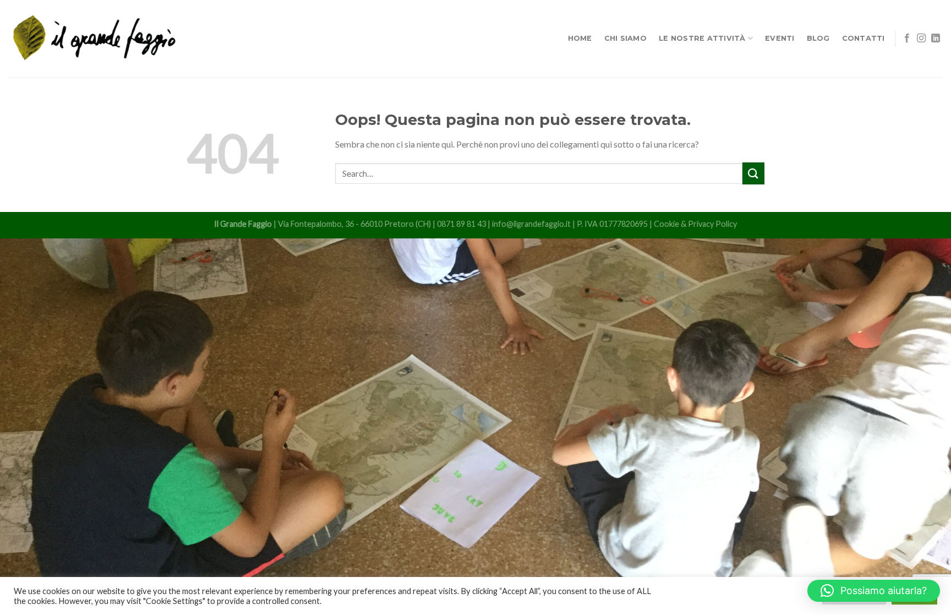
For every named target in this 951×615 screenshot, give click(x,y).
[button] (873, 591)
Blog (818, 38)
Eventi (780, 38)
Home (580, 38)
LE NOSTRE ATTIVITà (702, 38)
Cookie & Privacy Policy (695, 223)
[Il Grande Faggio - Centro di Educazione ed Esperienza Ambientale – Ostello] (94, 38)
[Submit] (753, 173)
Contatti (863, 38)
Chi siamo (625, 38)
